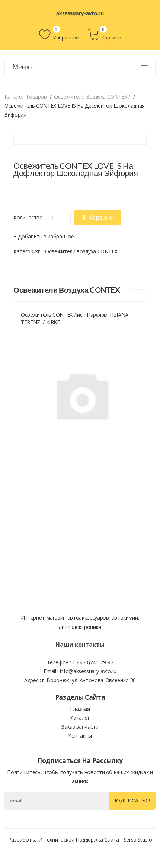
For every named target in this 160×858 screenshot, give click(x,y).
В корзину (98, 217)
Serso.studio (138, 839)
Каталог (80, 717)
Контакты (80, 735)
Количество (28, 217)
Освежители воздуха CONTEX (81, 251)
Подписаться (132, 800)
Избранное (65, 37)
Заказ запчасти (79, 726)
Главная (80, 708)
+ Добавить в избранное (43, 236)
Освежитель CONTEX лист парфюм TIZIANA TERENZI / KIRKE (74, 318)
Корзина (111, 37)
